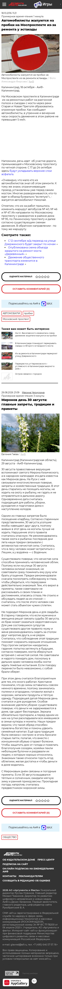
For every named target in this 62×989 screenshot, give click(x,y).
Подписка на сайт (15, 864)
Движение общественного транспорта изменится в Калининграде (24, 261)
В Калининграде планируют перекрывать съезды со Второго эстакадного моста (35, 344)
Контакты (9, 876)
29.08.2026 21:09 (10, 392)
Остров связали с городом (28, 374)
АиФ (31, 81)
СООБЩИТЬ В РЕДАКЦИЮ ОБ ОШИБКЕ (26, 880)
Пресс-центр (46, 859)
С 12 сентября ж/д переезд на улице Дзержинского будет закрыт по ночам (30, 242)
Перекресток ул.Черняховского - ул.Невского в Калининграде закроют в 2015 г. (34, 366)
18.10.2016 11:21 (9, 13)
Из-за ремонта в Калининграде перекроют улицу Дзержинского (36, 354)
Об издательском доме (19, 859)
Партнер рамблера (30, 973)
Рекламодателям (31, 876)
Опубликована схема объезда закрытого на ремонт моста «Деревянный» (26, 251)
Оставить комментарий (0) (31, 288)
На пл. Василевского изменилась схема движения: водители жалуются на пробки (36, 334)
